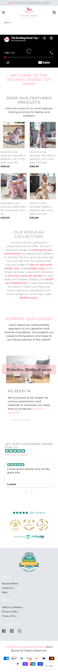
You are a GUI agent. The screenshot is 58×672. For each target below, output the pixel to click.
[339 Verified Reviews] (29, 573)
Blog (4, 592)
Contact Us (8, 587)
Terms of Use (9, 615)
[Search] (5, 23)
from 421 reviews (16, 454)
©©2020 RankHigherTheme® (25, 646)
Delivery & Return (12, 607)
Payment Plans (10, 583)
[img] (30, 451)
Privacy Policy (10, 611)
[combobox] (29, 23)
